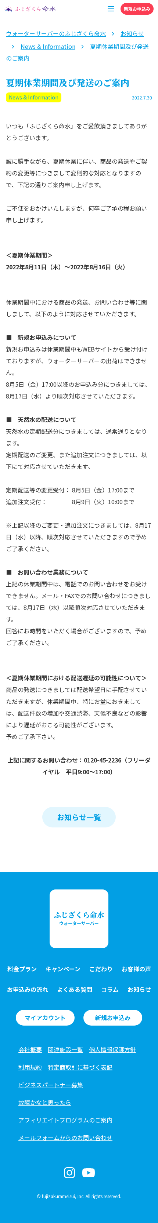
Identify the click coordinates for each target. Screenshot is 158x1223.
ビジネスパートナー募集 (50, 1084)
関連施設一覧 (65, 1049)
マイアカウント (45, 1017)
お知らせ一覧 (79, 817)
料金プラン (22, 968)
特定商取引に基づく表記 (80, 1067)
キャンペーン (63, 968)
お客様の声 (136, 968)
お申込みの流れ (27, 989)
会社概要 (30, 1049)
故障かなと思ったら (44, 1102)
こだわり (101, 968)
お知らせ (139, 989)
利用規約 (30, 1067)
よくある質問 (74, 989)
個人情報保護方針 (112, 1049)
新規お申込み (137, 9)
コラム (110, 989)
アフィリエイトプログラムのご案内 (65, 1119)
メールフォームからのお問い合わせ (65, 1137)
